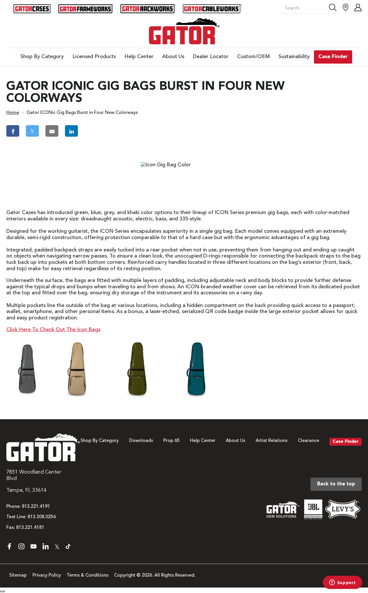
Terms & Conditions (87, 575)
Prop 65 (171, 440)
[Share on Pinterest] (96, 131)
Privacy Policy (46, 575)
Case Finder (346, 441)
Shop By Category (99, 440)
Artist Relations (272, 440)
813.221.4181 (30, 527)
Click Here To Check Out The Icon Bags (53, 329)
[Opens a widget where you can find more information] (342, 583)
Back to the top (336, 484)
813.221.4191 (36, 506)
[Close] (2, 591)
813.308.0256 (42, 517)
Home (12, 112)
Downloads (141, 440)
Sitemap (18, 575)
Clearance (308, 440)
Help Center (202, 440)
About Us (235, 440)
